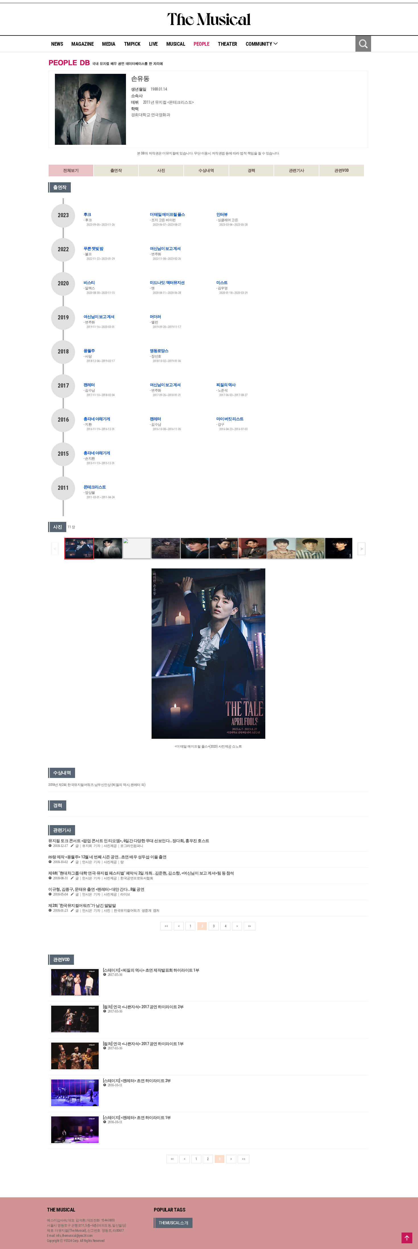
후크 (87, 214)
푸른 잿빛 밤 (93, 248)
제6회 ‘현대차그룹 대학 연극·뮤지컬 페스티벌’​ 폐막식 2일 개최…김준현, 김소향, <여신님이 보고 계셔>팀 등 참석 (141, 873)
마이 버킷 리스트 (229, 419)
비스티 (89, 282)
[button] (361, 549)
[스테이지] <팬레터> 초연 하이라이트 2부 (137, 1080)
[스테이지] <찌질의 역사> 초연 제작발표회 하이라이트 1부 (151, 970)
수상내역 (206, 170)
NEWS (57, 44)
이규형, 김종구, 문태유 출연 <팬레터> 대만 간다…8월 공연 (96, 889)
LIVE (153, 44)
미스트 (221, 282)
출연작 (116, 170)
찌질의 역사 (225, 384)
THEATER (227, 44)
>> (249, 926)
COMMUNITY (259, 44)
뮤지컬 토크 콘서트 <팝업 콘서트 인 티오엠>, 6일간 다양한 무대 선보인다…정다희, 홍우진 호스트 (128, 840)
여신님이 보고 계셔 (165, 248)
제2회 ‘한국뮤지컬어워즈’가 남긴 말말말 (82, 905)
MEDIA (108, 44)
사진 (161, 170)
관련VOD (341, 170)
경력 (251, 170)
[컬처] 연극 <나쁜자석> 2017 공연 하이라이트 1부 (143, 1043)
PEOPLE (201, 44)
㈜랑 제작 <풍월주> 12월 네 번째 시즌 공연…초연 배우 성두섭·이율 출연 (107, 857)
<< (166, 926)
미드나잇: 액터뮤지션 (167, 282)
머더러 (155, 316)
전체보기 (70, 170)
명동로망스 (159, 350)
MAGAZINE (82, 44)
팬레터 (89, 384)
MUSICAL (175, 44)
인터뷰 (221, 214)
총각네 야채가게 (97, 419)
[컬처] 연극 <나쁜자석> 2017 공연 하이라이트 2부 (143, 1007)
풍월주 (89, 350)
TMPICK (132, 44)
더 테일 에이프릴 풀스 (167, 214)
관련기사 (296, 170)
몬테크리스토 (95, 487)
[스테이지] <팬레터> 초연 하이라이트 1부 (137, 1117)
